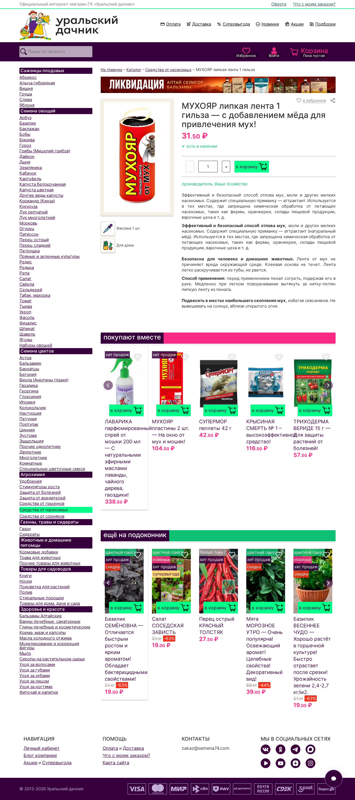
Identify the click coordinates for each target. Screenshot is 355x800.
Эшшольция (31, 441)
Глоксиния (30, 396)
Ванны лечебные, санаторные (49, 621)
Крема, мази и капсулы (42, 632)
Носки (25, 581)
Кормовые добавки (38, 552)
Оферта (278, 4)
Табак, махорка (34, 295)
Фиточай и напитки (38, 692)
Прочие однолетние (40, 446)
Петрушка (29, 251)
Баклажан (29, 129)
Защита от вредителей (42, 498)
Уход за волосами (37, 664)
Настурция (30, 413)
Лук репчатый (33, 212)
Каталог (133, 69)
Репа (24, 273)
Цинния (27, 430)
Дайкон (26, 156)
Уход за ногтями (35, 687)
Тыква (25, 306)
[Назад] (108, 385)
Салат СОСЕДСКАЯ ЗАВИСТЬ (168, 625)
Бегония (27, 374)
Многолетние (33, 458)
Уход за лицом (34, 681)
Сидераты (29, 534)
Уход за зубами (34, 675)
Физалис (28, 323)
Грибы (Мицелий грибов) (44, 151)
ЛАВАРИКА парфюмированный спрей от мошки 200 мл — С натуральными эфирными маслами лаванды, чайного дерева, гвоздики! (124, 458)
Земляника (30, 167)
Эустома (28, 435)
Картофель (30, 179)
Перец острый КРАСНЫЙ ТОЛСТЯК (216, 625)
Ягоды (25, 340)
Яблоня (26, 105)
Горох (25, 145)
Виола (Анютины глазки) (44, 380)
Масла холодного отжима (45, 638)
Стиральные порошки (41, 598)
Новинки (268, 24)
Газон (25, 529)
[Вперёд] (328, 385)
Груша (25, 94)
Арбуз (25, 117)
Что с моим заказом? (314, 4)
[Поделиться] (333, 100)
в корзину (247, 166)
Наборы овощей (35, 345)
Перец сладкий (34, 245)
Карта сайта (116, 762)
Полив (25, 592)
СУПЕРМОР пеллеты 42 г (215, 425)
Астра (25, 358)
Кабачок (27, 173)
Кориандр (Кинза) (37, 201)
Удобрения (30, 481)
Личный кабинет (42, 748)
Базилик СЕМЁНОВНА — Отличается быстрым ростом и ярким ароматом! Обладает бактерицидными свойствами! (124, 649)
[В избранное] (137, 357)
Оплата (173, 24)
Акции (297, 24)
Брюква (27, 140)
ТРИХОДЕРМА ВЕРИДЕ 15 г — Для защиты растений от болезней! (311, 435)
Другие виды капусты (41, 195)
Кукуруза (28, 206)
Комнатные (30, 463)
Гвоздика (28, 385)
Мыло (25, 653)
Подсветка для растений (44, 587)
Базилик (27, 123)
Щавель (27, 334)
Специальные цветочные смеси (52, 469)
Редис (25, 262)
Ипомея (27, 402)
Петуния (28, 419)
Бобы (24, 134)
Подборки (325, 24)
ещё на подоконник (134, 535)
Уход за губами (34, 670)
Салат (25, 278)
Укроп (25, 312)
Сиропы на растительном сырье (52, 659)
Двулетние (30, 452)
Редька (26, 267)
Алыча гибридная (37, 83)
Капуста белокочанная (42, 184)
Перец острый (34, 240)
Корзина (314, 52)
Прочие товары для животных (49, 563)
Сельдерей (30, 290)
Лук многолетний (37, 217)
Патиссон (29, 234)
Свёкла (26, 284)
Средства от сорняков (41, 516)
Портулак (28, 424)
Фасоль (26, 317)
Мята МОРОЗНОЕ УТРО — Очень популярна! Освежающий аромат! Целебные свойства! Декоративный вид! (264, 649)
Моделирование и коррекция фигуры (49, 645)
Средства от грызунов (41, 503)
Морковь (28, 223)
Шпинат (27, 328)
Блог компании (40, 755)
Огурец (26, 229)
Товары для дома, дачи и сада (49, 603)
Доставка (201, 24)
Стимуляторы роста (39, 487)
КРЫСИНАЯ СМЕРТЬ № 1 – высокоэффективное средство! (265, 431)
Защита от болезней (40, 492)
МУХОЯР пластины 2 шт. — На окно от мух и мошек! (170, 431)
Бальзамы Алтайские (40, 616)
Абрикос (28, 77)
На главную (111, 69)
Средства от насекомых (43, 509)
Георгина (28, 391)
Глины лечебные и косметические (54, 627)
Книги (25, 575)
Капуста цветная (36, 190)
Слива (25, 99)
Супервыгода (236, 24)
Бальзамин (30, 363)
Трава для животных (40, 557)
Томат (25, 301)
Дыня (24, 162)
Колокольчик (32, 408)
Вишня (26, 88)
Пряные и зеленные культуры (49, 256)
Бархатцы (29, 369)
